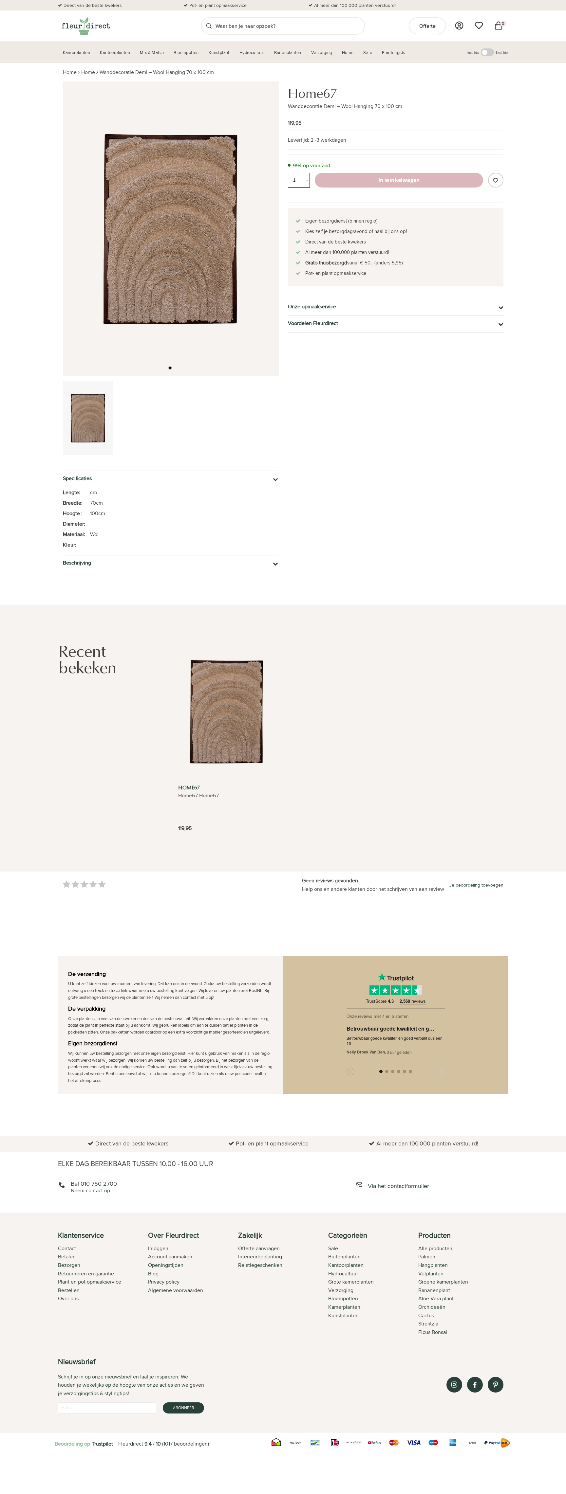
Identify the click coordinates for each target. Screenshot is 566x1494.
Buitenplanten (344, 1256)
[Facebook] (475, 1385)
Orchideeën (431, 1307)
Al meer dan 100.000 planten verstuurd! (355, 5)
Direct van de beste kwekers (93, 5)
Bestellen (69, 1290)
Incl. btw (473, 52)
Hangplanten (433, 1265)
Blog (153, 1273)
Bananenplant (434, 1290)
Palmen (426, 1256)
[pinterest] (495, 1385)
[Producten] (459, 25)
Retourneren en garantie (86, 1273)
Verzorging (340, 1290)
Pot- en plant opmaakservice (218, 5)
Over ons (68, 1298)
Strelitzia (428, 1323)
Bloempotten (343, 1298)
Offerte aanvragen (259, 1248)
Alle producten (435, 1248)
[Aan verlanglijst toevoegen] (495, 180)
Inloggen (158, 1248)
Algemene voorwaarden (175, 1290)
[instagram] (454, 1385)
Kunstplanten (343, 1315)
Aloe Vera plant (436, 1298)
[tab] (103, 1284)
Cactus (426, 1315)
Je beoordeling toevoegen (476, 885)
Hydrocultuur (343, 1273)
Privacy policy (163, 1282)
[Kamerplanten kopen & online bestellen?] (85, 25)
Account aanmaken (170, 1256)
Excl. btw (502, 52)
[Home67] (226, 711)
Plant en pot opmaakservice (89, 1282)
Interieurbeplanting (260, 1256)
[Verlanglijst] (479, 25)
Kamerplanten (344, 1307)
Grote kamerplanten (351, 1282)
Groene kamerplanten (443, 1282)
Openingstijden (165, 1265)
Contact (67, 1248)
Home (70, 72)
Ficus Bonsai (432, 1332)
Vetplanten (430, 1273)
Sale (333, 1248)
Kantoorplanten (346, 1265)
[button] (170, 367)
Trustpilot (102, 1444)
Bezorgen (69, 1265)
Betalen (67, 1256)
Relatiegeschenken (260, 1265)
